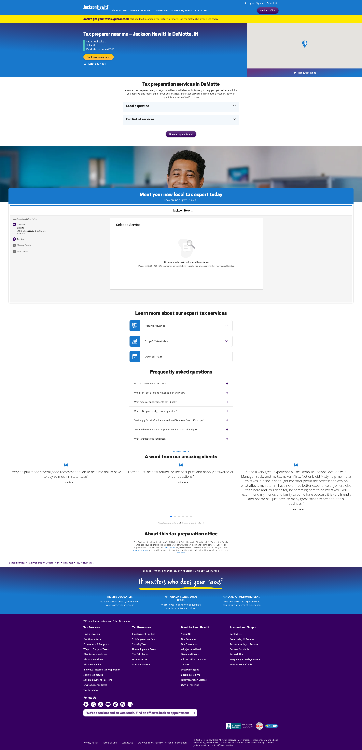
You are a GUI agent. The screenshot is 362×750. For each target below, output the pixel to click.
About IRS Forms (141, 664)
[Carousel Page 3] (179, 516)
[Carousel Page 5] (187, 516)
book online (169, 547)
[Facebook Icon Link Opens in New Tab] (86, 705)
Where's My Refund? (241, 664)
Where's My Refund (181, 10)
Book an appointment (98, 57)
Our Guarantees (92, 639)
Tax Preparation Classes (194, 679)
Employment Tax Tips (143, 634)
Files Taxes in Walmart (95, 654)
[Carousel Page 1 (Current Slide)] (171, 516)
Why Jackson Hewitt (191, 649)
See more (181, 552)
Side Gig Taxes (139, 644)
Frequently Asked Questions (245, 659)
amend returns (140, 550)
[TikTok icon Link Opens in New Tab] (115, 705)
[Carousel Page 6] (191, 516)
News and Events (190, 654)
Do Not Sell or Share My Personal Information (162, 742)
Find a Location (91, 634)
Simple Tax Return (93, 674)
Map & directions (304, 72)
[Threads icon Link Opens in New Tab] (122, 705)
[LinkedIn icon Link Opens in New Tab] (130, 705)
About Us (186, 634)
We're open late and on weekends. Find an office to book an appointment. (136, 712)
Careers (185, 664)
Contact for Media (239, 649)
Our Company (188, 639)
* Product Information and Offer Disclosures (107, 621)
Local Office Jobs (190, 669)
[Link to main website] (96, 7)
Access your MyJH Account (244, 644)
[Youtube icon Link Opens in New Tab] (108, 705)
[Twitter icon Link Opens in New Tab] (100, 705)
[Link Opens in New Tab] (240, 726)
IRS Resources (139, 659)
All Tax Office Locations (193, 659)
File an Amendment (93, 659)
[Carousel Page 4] (183, 516)
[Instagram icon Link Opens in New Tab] (93, 705)
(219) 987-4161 (97, 63)
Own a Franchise (190, 684)
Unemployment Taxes (144, 649)
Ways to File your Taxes (96, 649)
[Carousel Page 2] (175, 516)
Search (270, 3)
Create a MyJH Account (242, 639)
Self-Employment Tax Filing (97, 679)
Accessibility (236, 654)
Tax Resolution (91, 690)
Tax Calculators (140, 654)
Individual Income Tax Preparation (101, 669)
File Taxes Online (92, 664)
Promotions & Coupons (96, 644)
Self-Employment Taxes (144, 639)
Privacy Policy (90, 742)
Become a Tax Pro (190, 674)
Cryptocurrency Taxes (95, 684)
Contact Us (201, 10)
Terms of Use (110, 742)
